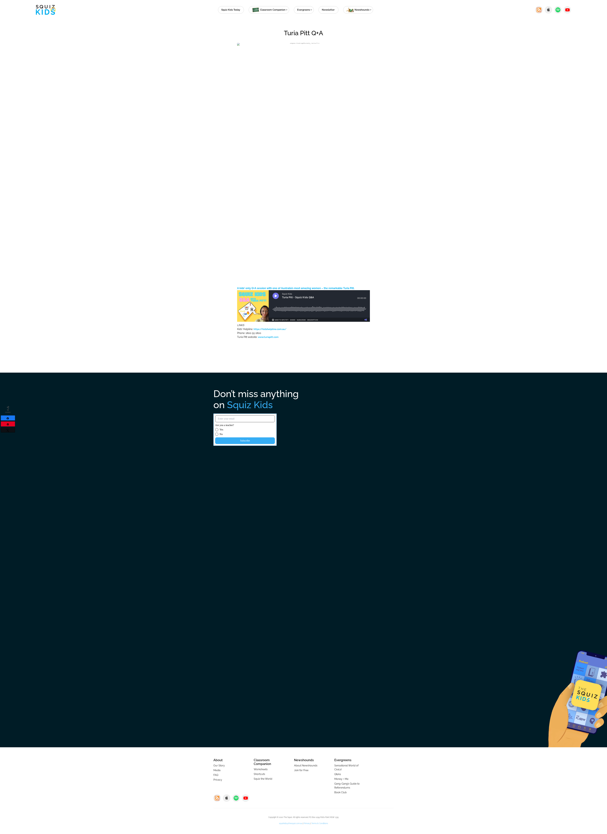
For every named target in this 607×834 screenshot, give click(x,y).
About (218, 760)
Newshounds (304, 760)
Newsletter (328, 9)
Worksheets (261, 769)
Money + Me (341, 778)
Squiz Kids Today (230, 9)
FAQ (215, 775)
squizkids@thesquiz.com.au (290, 823)
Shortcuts (259, 774)
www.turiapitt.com (268, 337)
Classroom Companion (262, 762)
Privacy (217, 779)
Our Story (219, 765)
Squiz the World (263, 778)
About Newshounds (305, 765)
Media (217, 770)
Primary (307, 823)
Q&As (337, 774)
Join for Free (301, 770)
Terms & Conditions (319, 823)
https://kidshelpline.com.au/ (270, 329)
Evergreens (303, 9)
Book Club (340, 792)
